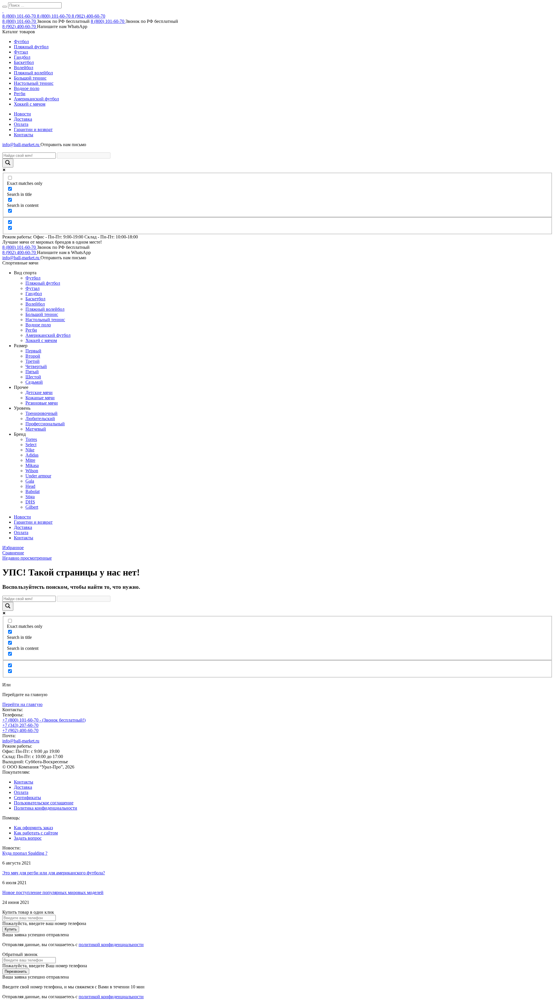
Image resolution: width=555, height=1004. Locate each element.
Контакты (23, 134)
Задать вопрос (28, 838)
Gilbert (31, 507)
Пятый (32, 371)
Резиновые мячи (41, 402)
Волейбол (23, 67)
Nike (29, 449)
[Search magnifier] (7, 163)
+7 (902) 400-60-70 (20, 730)
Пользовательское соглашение (43, 802)
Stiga (30, 496)
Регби (19, 93)
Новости (22, 113)
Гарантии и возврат (33, 129)
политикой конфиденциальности (111, 944)
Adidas (31, 455)
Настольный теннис (33, 83)
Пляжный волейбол (33, 72)
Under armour (38, 475)
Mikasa (32, 465)
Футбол (21, 41)
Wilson (31, 470)
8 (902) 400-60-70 (88, 16)
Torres (31, 439)
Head (30, 486)
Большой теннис (30, 78)
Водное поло (26, 88)
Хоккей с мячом (29, 104)
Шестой (33, 376)
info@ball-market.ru (21, 144)
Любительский (40, 418)
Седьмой (34, 382)
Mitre (30, 460)
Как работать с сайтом (36, 832)
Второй (32, 356)
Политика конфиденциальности (45, 808)
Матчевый (35, 428)
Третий (32, 361)
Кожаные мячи (40, 397)
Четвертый (36, 366)
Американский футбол (36, 98)
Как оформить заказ (33, 827)
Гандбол (22, 57)
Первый (33, 350)
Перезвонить (16, 971)
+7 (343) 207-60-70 (20, 725)
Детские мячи (39, 392)
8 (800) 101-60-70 (19, 16)
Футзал (21, 51)
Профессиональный (45, 423)
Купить (11, 929)
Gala (29, 481)
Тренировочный (41, 413)
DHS (30, 501)
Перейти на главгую (22, 704)
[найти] (4, 7)
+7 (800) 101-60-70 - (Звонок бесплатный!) (44, 720)
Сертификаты (27, 797)
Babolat (32, 491)
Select (30, 444)
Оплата (21, 124)
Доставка (23, 119)
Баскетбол (24, 62)
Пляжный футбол (31, 46)
